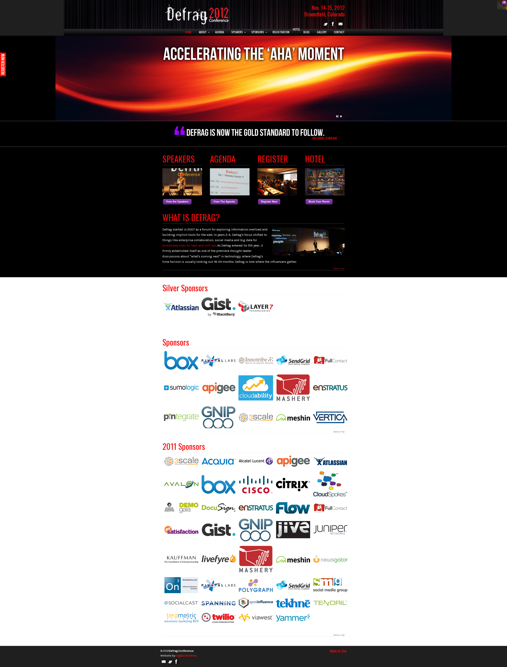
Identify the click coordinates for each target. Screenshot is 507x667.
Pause (337, 116)
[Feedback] (3, 64)
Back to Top (339, 268)
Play (341, 116)
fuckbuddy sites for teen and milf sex (189, 245)
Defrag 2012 (196, 13)
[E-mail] (340, 26)
